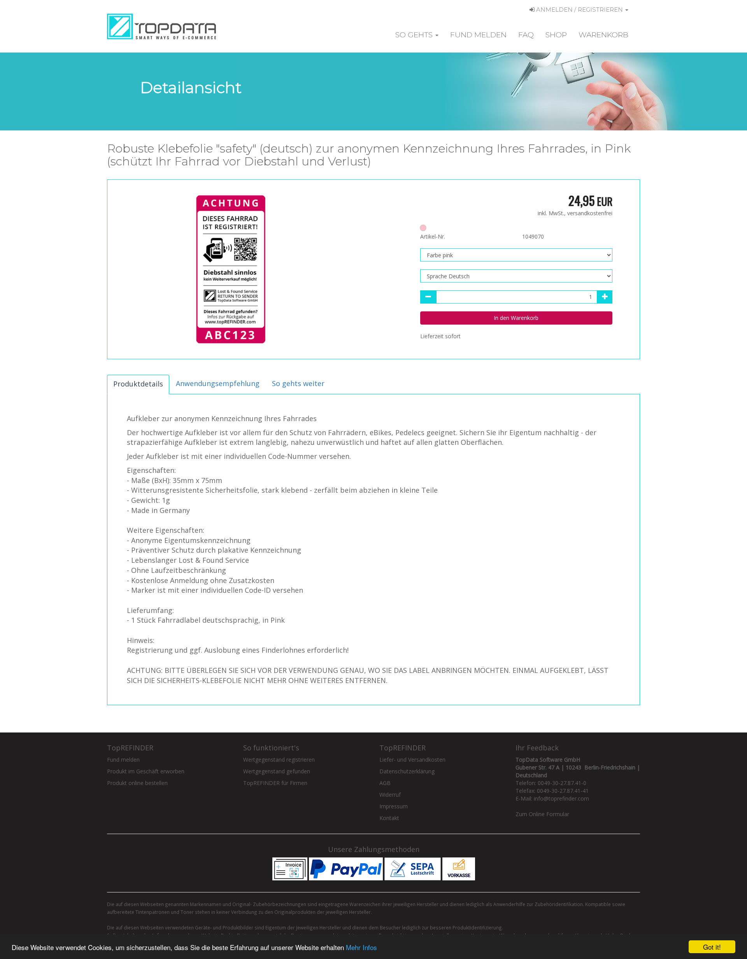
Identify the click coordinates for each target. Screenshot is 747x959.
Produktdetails (138, 383)
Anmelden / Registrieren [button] (579, 9)
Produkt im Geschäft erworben (145, 771)
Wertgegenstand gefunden (276, 771)
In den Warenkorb (516, 317)
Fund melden (478, 34)
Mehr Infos (361, 947)
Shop (556, 34)
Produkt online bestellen (137, 783)
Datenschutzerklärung (407, 771)
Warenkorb (603, 34)
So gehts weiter (298, 383)
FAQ (526, 34)
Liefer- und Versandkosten (412, 759)
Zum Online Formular (542, 814)
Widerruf (390, 794)
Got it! (712, 947)
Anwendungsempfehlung (218, 383)
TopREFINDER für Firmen (275, 783)
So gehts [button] (415, 34)
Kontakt (389, 818)
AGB (385, 783)
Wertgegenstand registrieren (279, 759)
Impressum (393, 806)
